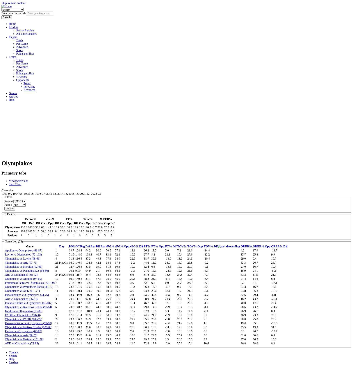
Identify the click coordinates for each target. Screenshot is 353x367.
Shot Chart (15, 184)
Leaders (13, 27)
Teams (12, 56)
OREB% (246, 246)
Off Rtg (80, 246)
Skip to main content (13, 3)
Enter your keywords (14, 13)
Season (8, 201)
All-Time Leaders (26, 33)
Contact (13, 352)
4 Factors (21, 76)
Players (13, 37)
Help (12, 99)
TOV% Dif (211, 246)
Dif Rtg (100, 246)
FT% (147, 246)
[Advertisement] (176, 130)
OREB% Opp (261, 246)
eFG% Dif (136, 246)
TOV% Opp (195, 246)
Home (12, 23)
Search (13, 355)
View (18, 180)
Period (8, 204)
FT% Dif (170, 246)
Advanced (22, 46)
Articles (13, 96)
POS (72, 246)
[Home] (6, 6)
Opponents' (22, 80)
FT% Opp (157, 246)
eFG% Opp (122, 246)
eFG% (110, 246)
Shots (19, 50)
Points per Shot (25, 53)
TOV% (182, 246)
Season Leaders (25, 30)
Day (61, 246)
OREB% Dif (279, 246)
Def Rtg (90, 246)
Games (13, 93)
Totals (19, 40)
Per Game (22, 43)
